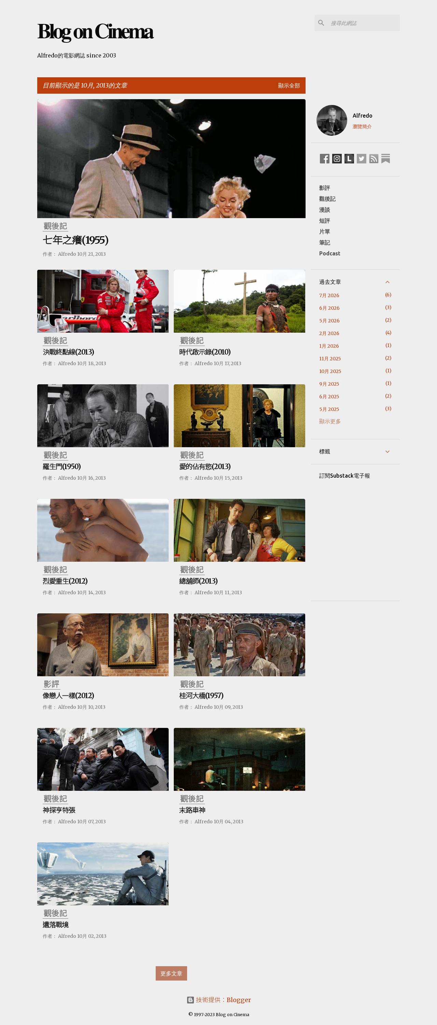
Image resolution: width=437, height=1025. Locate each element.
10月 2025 (330, 371)
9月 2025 (329, 384)
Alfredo (362, 115)
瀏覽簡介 (362, 126)
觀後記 (327, 199)
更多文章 (171, 973)
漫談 (324, 210)
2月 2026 (329, 333)
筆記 (324, 242)
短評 (324, 220)
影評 (324, 188)
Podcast (329, 253)
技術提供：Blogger (223, 1000)
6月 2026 (329, 308)
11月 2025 (330, 359)
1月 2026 (329, 346)
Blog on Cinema (94, 30)
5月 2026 (329, 321)
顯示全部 (289, 85)
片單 (324, 231)
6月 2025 (329, 397)
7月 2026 (329, 295)
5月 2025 (329, 409)
